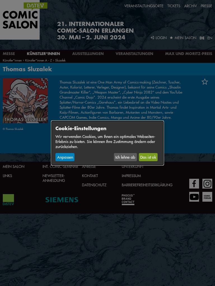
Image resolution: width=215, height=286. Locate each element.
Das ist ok (148, 156)
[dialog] (107, 143)
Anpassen (65, 156)
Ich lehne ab (125, 156)
